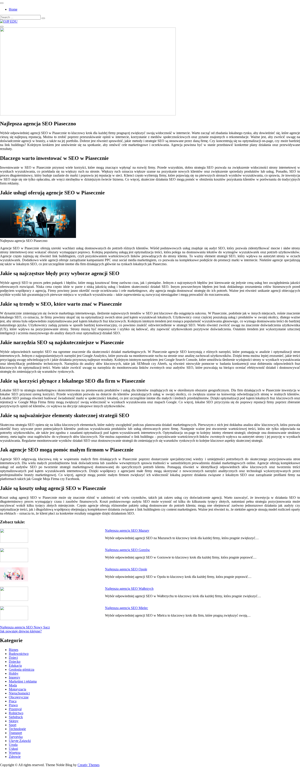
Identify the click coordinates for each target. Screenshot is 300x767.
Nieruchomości (19, 693)
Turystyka (16, 737)
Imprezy (14, 677)
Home (13, 9)
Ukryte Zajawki (20, 741)
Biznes (13, 650)
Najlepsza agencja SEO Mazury (127, 530)
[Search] (43, 18)
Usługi (13, 749)
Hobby (13, 673)
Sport (12, 725)
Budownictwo (19, 654)
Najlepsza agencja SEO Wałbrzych (129, 588)
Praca (12, 701)
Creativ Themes (88, 765)
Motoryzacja (17, 689)
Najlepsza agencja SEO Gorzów (127, 550)
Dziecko (14, 661)
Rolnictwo (16, 713)
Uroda (13, 745)
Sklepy (13, 721)
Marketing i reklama (23, 681)
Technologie (17, 729)
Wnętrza (14, 752)
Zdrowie (15, 756)
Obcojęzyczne (19, 697)
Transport (15, 733)
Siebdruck (16, 717)
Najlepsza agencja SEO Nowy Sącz (25, 627)
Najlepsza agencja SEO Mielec (126, 608)
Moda (13, 685)
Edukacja (15, 665)
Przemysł (15, 709)
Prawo (13, 705)
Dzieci (13, 657)
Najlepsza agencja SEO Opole (126, 569)
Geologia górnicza (21, 669)
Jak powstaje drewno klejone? (21, 631)
